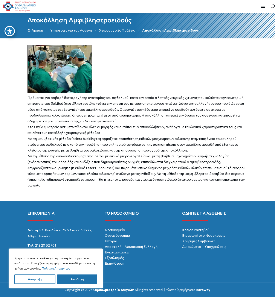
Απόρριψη (35, 279)
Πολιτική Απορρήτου (56, 268)
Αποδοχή (77, 279)
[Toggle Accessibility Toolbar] (10, 31)
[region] (56, 268)
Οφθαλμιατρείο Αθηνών (113, 290)
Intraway (203, 290)
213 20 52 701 (45, 245)
